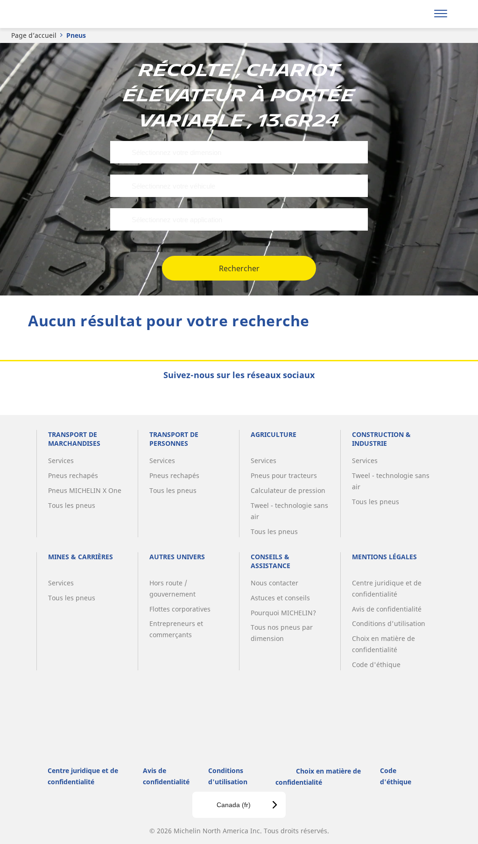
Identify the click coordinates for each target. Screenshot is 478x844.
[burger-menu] (440, 14)
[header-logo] (64, 14)
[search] (416, 14)
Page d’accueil (33, 35)
